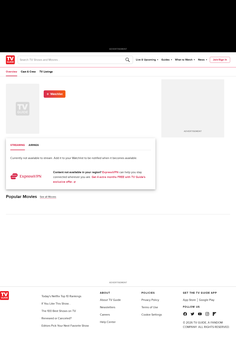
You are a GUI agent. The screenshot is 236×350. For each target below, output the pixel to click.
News (201, 59)
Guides (165, 59)
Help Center (108, 322)
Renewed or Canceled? (56, 318)
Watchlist (56, 94)
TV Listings (46, 71)
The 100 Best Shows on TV (58, 311)
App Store (189, 300)
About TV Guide (110, 300)
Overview (11, 71)
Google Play (206, 300)
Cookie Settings (151, 315)
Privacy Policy (150, 300)
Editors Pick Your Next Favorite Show (65, 326)
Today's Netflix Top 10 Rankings (61, 296)
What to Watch (183, 59)
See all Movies (48, 196)
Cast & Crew (28, 71)
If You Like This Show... (56, 303)
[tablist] (80, 145)
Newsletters (107, 307)
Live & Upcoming (146, 59)
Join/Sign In (220, 59)
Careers (105, 315)
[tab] (17, 145)
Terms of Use (149, 307)
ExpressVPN (110, 172)
